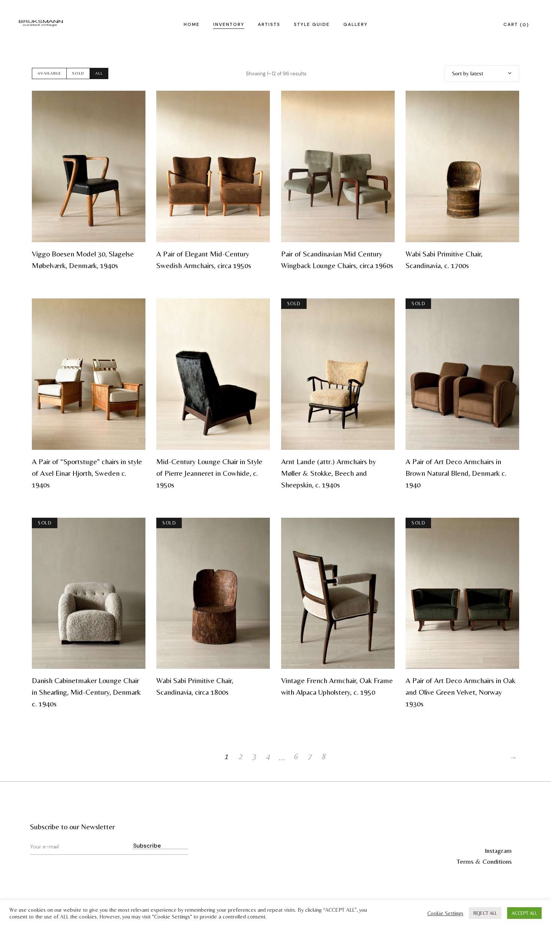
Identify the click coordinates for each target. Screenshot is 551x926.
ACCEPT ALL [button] (524, 913)
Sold (78, 73)
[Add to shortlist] (135, 101)
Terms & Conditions (484, 861)
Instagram (498, 850)
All (99, 73)
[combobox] (481, 73)
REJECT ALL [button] (485, 913)
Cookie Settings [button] (445, 913)
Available (49, 73)
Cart (515, 24)
